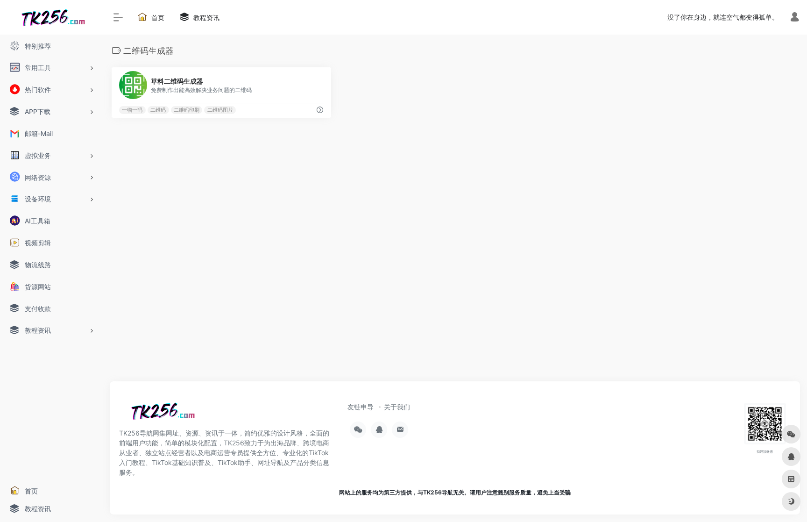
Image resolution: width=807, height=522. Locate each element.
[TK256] (161, 414)
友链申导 (360, 407)
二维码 (158, 110)
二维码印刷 (186, 110)
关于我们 (397, 407)
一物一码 (132, 110)
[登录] (795, 17)
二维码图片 (220, 110)
